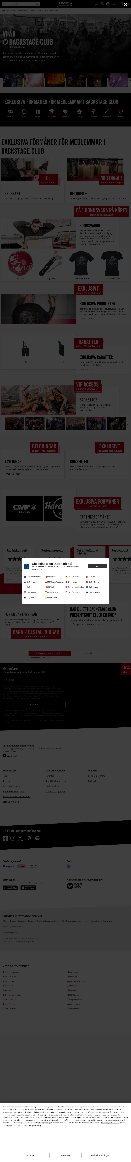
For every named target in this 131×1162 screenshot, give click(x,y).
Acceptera (31, 1155)
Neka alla (65, 1155)
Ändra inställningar (100, 1155)
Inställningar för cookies (110, 1123)
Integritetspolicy (35, 1125)
